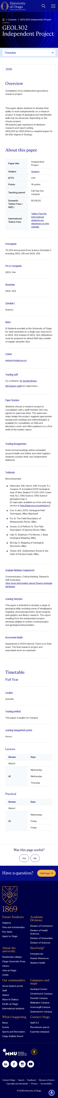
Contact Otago (40, 1017)
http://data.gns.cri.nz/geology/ (35, 505)
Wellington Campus (39, 1002)
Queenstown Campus (41, 1011)
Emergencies (36, 953)
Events (5, 1027)
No (35, 858)
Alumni (5, 995)
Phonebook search (39, 1027)
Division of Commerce (41, 926)
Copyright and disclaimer (17, 1084)
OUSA (5, 975)
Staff (4, 990)
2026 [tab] (9, 69)
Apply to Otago (10, 936)
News (5, 1022)
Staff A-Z (34, 1022)
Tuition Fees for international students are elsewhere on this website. (40, 220)
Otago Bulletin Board (12, 1036)
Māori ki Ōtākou (10, 999)
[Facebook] (14, 1064)
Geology (35, 171)
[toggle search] (43, 6)
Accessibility (46, 1084)
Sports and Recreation (13, 1031)
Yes (24, 858)
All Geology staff (13, 386)
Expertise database (39, 1031)
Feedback (31, 1080)
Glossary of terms (46, 1080)
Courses (12, 19)
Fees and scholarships (13, 927)
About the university (9, 950)
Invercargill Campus (40, 1007)
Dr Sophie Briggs (28, 381)
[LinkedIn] (5, 1064)
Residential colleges (12, 957)
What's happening (14, 1017)
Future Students (13, 917)
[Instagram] (22, 1064)
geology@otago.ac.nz (16, 360)
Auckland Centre (38, 989)
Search (21, 1080)
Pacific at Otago (10, 1004)
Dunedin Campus (39, 998)
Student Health (37, 962)
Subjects (6, 922)
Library (5, 966)
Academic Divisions (36, 919)
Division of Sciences (40, 942)
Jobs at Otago (9, 970)
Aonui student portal (12, 986)
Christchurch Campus (41, 993)
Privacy (34, 1084)
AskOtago (45, 873)
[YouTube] (30, 1064)
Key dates (7, 931)
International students (13, 1008)
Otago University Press (13, 961)
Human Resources (39, 958)
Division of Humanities (41, 938)
